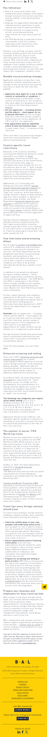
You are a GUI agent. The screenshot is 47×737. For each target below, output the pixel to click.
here (5, 348)
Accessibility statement (23, 698)
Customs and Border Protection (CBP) (20, 483)
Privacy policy (22, 687)
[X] (32, 1)
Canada (22, 494)
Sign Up (22, 718)
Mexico (33, 494)
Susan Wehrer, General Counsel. (23, 674)
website (9, 108)
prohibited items (13, 581)
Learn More (22, 710)
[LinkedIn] (25, 1)
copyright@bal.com (29, 643)
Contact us (23, 682)
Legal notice (23, 693)
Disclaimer (23, 695)
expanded (7, 380)
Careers (22, 684)
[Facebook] (28, 1)
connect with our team (29, 625)
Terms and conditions (23, 690)
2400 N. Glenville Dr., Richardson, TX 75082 (22, 667)
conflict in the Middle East (30, 245)
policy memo (16, 210)
